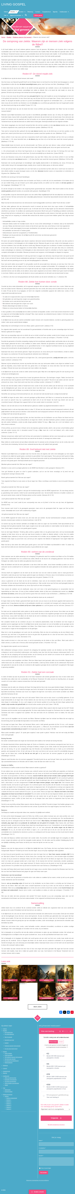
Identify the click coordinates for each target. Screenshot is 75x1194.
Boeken (5, 1051)
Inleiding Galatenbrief (11, 1098)
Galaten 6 (8, 1109)
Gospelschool (6, 1071)
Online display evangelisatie (12, 1083)
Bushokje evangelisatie (11, 1079)
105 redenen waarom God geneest (13, 1057)
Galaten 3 (8, 1103)
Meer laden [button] (37, 1007)
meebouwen (6, 1076)
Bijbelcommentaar (7, 1094)
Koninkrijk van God (9, 1040)
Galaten (7, 1096)
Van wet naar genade (10, 1059)
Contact (5, 1068)
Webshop (5, 1065)
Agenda (5, 1073)
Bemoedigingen (9, 1032)
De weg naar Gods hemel (11, 1048)
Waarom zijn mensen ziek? (41, 37)
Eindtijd (6, 1043)
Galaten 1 (8, 1100)
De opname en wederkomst (12, 1060)
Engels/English (8, 1091)
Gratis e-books (8, 1053)
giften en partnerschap (10, 1078)
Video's (5, 1028)
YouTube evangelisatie (10, 1081)
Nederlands (8, 1089)
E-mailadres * (42, 1148)
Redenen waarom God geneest (22, 37)
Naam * (41, 1140)
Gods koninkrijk (8, 1055)
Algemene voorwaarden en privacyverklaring (37, 1180)
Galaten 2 (8, 1101)
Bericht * (41, 1155)
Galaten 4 (8, 1105)
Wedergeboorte (8, 1062)
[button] (10, 974)
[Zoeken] (26, 15)
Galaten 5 (8, 1107)
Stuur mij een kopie (46, 1168)
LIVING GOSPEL (13, 4)
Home (3, 37)
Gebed (6, 1085)
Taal (4, 1088)
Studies (9, 37)
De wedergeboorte (9, 1034)
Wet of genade (8, 1037)
